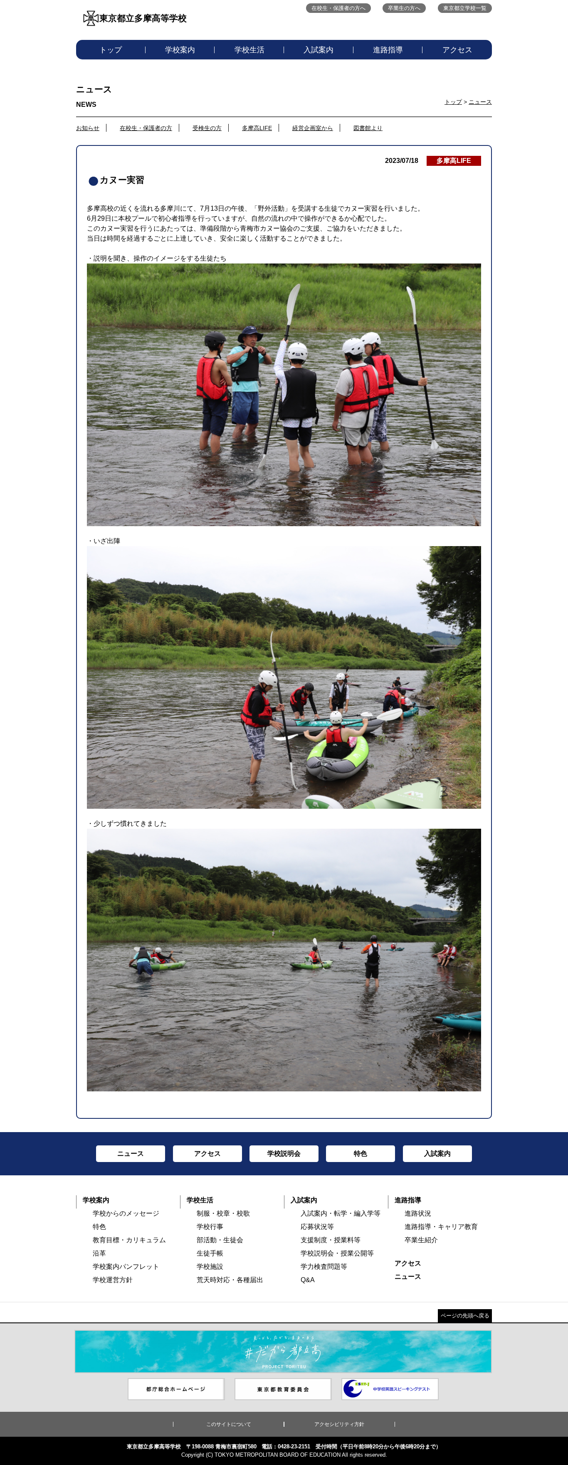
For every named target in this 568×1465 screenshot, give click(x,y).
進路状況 (418, 1213)
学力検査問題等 (324, 1266)
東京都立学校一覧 (465, 8)
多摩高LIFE (257, 128)
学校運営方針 (113, 1279)
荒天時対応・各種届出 (230, 1279)
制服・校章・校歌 (223, 1213)
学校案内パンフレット (126, 1266)
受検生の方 (207, 128)
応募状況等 (317, 1226)
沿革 (99, 1253)
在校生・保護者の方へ (338, 8)
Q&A (308, 1279)
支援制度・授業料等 (331, 1239)
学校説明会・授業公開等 (337, 1253)
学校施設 (210, 1266)
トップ (110, 50)
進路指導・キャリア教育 (441, 1226)
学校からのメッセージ (126, 1213)
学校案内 (180, 50)
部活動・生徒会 (220, 1239)
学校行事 (210, 1226)
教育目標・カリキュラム (129, 1239)
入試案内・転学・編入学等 (340, 1213)
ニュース (480, 101)
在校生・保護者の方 (146, 128)
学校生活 (249, 50)
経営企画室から (312, 128)
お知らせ (87, 128)
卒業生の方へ (404, 8)
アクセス (457, 50)
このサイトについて (228, 1424)
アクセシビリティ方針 (339, 1424)
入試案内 (318, 50)
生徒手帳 (210, 1253)
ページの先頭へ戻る (465, 1315)
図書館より (368, 128)
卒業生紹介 (421, 1239)
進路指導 (388, 50)
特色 (99, 1226)
